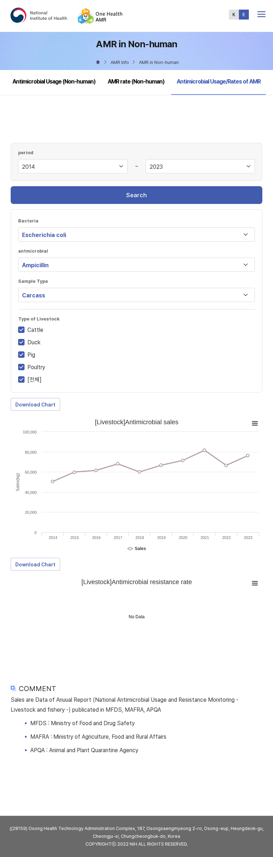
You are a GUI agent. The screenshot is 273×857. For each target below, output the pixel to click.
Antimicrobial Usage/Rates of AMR (218, 81)
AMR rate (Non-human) (136, 81)
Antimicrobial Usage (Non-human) (54, 81)
